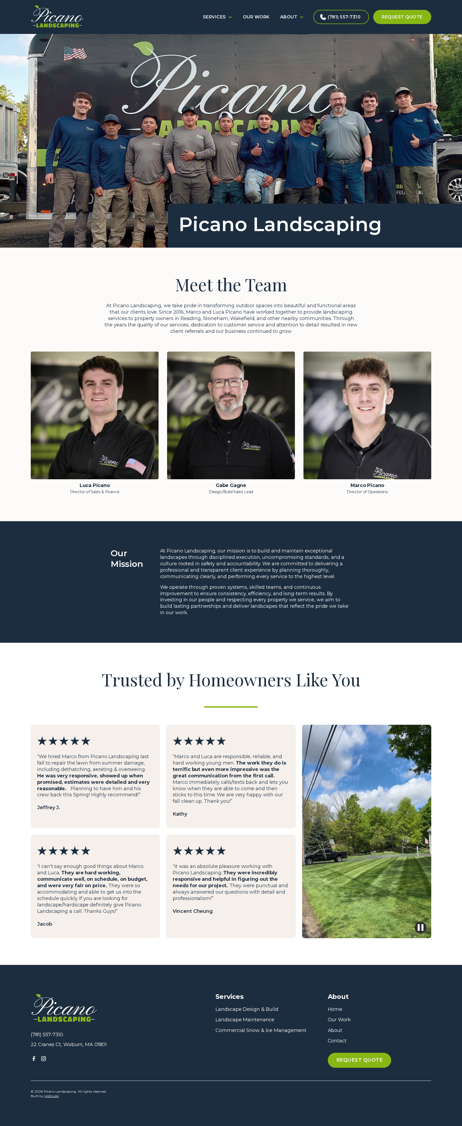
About (335, 1030)
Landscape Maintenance (244, 1020)
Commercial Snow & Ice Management (260, 1030)
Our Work (256, 17)
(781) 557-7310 (344, 17)
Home (335, 1009)
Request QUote (359, 1060)
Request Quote (402, 17)
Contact (337, 1041)
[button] (218, 17)
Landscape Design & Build (246, 1009)
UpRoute (51, 1096)
